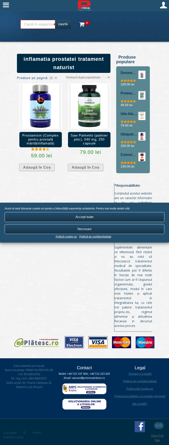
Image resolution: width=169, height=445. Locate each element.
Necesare (84, 229)
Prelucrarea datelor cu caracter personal (139, 396)
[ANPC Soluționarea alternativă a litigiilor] (84, 393)
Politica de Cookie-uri (140, 389)
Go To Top (159, 425)
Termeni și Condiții (140, 374)
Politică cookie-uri (66, 236)
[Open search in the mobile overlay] (45, 24)
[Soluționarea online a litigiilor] (84, 409)
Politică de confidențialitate (95, 236)
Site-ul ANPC (139, 404)
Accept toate (84, 217)
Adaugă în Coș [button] (37, 167)
